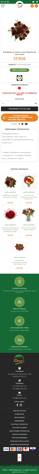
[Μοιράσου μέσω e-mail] (26, 124)
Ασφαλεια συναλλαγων (19, 441)
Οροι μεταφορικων (19, 438)
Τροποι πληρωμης (19, 434)
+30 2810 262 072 (19, 386)
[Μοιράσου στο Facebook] (19, 124)
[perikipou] (19, 78)
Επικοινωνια (19, 421)
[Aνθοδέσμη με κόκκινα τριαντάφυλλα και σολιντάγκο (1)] (19, 30)
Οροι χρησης (19, 417)
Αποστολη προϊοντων (19, 444)
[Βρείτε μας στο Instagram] (8, 2)
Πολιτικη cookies (19, 427)
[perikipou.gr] (19, 5)
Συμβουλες (19, 414)
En (2, 2)
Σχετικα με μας (19, 411)
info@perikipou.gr (19, 398)
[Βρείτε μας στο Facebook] (5, 2)
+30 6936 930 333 (19, 389)
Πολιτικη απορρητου (19, 424)
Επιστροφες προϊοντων (19, 431)
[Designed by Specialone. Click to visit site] (19, 472)
